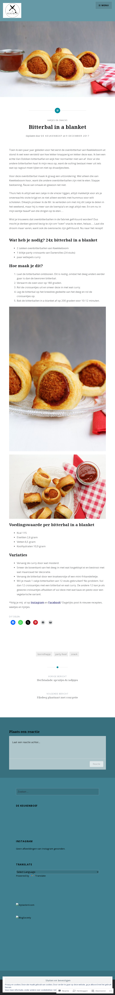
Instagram (37, 602)
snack (74, 654)
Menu (105, 5)
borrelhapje (44, 654)
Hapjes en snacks (57, 120)
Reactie (96, 764)
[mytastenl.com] (25, 904)
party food (60, 654)
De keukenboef (51, 135)
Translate (40, 875)
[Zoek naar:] (57, 791)
